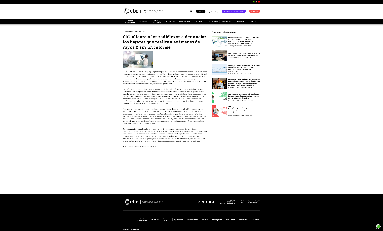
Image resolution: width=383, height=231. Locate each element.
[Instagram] (199, 202)
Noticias (199, 21)
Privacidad (239, 21)
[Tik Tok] (213, 202)
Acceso (213, 11)
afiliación (143, 21)
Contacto (253, 21)
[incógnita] (206, 202)
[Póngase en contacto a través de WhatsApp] (378, 226)
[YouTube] (210, 202)
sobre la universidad (130, 21)
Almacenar (226, 21)
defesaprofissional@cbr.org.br (188, 81)
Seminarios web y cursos (234, 11)
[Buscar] (191, 11)
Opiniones (170, 21)
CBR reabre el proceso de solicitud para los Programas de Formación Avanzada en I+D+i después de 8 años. (243, 96)
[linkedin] (203, 202)
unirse (200, 11)
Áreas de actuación (157, 21)
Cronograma (213, 21)
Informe (254, 11)
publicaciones (184, 21)
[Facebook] (196, 202)
